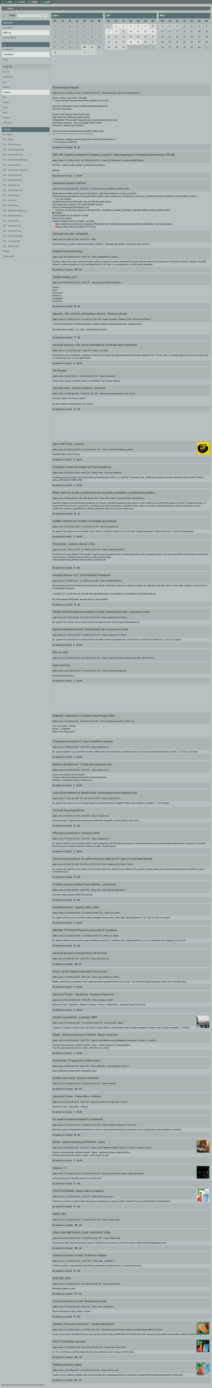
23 (99, 42)
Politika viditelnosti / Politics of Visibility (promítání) (84, 521)
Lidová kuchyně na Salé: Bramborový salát (80, 1301)
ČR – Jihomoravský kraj (13, 150)
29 (70, 26)
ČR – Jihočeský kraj (12, 144)
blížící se (7, 33)
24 (55, 47)
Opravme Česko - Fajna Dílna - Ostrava (77, 1096)
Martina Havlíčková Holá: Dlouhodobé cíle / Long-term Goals (90, 629)
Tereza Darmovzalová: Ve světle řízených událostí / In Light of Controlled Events (103, 858)
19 (70, 42)
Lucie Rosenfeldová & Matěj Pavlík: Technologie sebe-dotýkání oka (95, 792)
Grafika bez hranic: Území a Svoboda (76, 1078)
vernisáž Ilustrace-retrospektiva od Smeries (80, 953)
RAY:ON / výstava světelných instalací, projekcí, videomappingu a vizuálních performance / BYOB (114, 154)
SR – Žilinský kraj (11, 246)
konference (8, 77)
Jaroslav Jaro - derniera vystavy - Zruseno (79, 388)
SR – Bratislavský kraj (13, 216)
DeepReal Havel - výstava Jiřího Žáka (76, 907)
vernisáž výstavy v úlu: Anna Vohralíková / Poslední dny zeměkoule (95, 345)
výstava (7, 92)
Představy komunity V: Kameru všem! (76, 833)
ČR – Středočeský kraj (13, 190)
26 (70, 47)
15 (92, 37)
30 (77, 26)
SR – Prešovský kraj (12, 231)
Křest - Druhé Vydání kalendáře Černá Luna (80, 971)
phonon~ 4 (59, 1168)
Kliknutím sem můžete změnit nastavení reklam (23, 1385)
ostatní (6, 102)
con (4, 82)
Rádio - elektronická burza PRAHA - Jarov (79, 1142)
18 (62, 42)
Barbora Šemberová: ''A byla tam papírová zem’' (83, 764)
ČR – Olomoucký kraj (12, 175)
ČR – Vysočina (9, 200)
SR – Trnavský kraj (11, 241)
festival (6, 87)
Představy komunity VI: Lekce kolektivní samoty (83, 741)
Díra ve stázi (60, 652)
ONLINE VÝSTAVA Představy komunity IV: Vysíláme (85, 930)
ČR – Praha (8, 139)
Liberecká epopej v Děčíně (69, 183)
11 (62, 37)
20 (77, 42)
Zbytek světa (8, 256)
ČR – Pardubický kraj (12, 180)
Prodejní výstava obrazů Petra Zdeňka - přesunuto (84, 884)
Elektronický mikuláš (66, 87)
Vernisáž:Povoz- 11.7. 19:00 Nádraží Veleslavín (81, 575)
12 (70, 37)
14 (84, 37)
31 (84, 26)
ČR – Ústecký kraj (11, 195)
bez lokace (8, 134)
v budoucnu (8, 49)
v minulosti (8, 54)
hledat (12, 15)
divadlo (6, 118)
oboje (5, 59)
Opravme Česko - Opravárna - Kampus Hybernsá (83, 994)
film (4, 97)
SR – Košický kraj (11, 221)
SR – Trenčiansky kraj (13, 236)
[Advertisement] (131, 69)
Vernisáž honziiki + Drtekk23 (70, 233)
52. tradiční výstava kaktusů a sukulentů (78, 1119)
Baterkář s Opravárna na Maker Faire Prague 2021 (84, 715)
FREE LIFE (59, 1214)
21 (84, 42)
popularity (7, 27)
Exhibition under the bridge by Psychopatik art (82, 467)
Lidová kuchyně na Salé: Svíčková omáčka (79, 1255)
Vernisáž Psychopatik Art (68, 810)
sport (5, 112)
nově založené (9, 37)
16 (99, 37)
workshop (7, 122)
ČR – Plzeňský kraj (11, 185)
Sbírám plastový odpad (67, 1364)
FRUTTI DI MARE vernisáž (69, 1341)
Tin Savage (60, 370)
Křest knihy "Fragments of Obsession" (77, 1060)
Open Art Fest (61, 665)
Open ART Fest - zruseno (68, 444)
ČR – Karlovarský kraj (13, 155)
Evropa (6, 251)
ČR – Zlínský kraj (10, 205)
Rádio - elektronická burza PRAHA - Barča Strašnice (85, 1034)
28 (62, 26)
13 (77, 37)
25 (62, 47)
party (5, 107)
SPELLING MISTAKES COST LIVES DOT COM (81, 1232)
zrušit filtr (7, 67)
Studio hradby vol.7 (65, 277)
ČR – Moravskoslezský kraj (15, 170)
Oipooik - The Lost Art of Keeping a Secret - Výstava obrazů (90, 313)
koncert (6, 72)
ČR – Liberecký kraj (12, 165)
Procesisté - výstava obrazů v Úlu (74, 544)
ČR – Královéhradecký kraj (15, 160)
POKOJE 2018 (61, 1278)
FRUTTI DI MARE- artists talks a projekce (78, 1191)
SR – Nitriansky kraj (12, 226)
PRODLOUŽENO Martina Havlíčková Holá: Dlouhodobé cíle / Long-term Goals (101, 611)
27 (55, 26)
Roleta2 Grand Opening (67, 251)
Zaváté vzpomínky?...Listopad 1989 (75, 1017)
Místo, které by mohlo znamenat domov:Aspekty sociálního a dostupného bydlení (104, 492)
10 (55, 37)
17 (55, 42)
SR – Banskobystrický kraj (14, 210)
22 (92, 42)
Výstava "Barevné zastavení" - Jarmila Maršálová (83, 1324)
